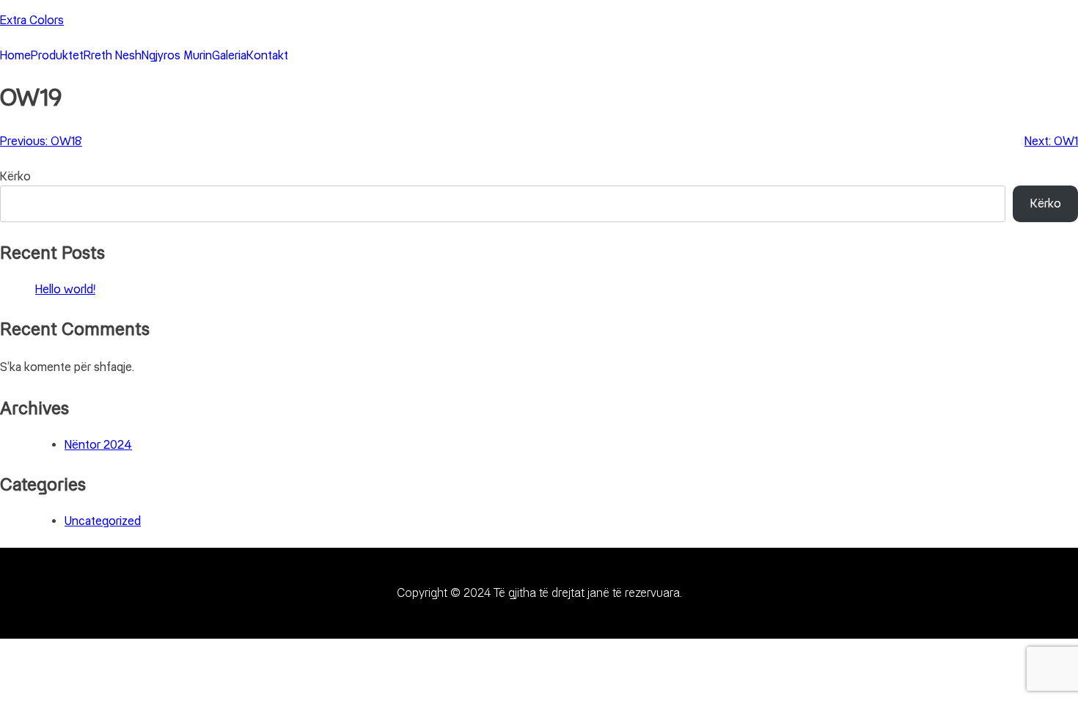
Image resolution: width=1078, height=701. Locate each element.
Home (15, 55)
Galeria (229, 55)
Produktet (57, 55)
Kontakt (267, 55)
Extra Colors (32, 20)
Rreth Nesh (113, 55)
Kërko (15, 176)
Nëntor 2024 (98, 445)
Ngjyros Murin (177, 55)
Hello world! (65, 289)
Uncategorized (103, 521)
